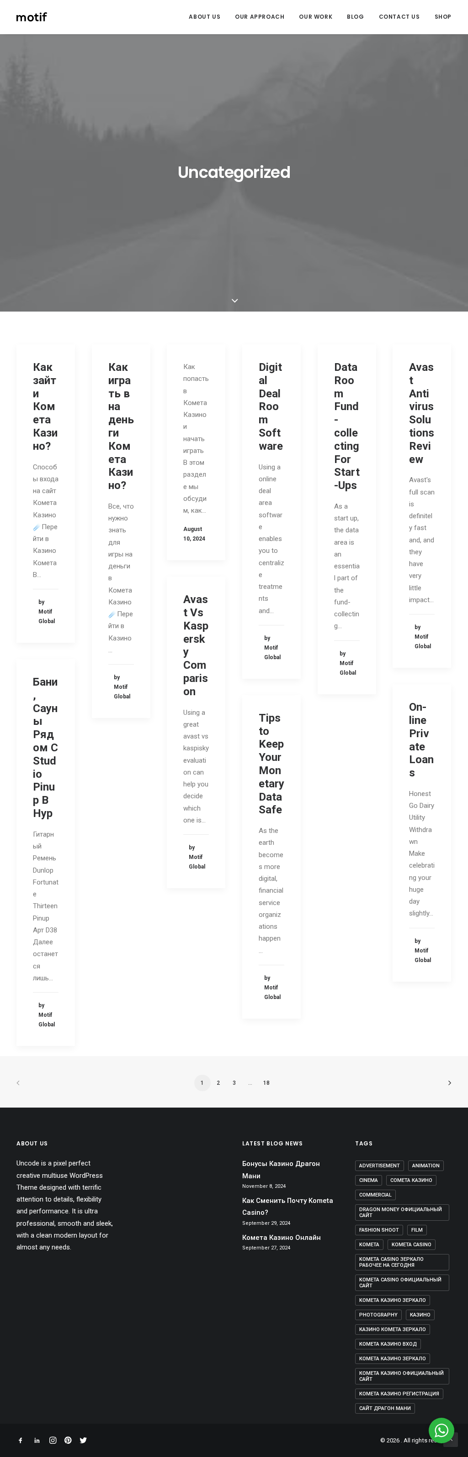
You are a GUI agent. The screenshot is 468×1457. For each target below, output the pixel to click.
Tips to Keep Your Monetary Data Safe (271, 764)
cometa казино (411, 1180)
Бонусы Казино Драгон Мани (281, 1170)
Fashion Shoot (379, 1230)
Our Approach (259, 17)
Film (417, 1230)
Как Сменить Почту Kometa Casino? (287, 1207)
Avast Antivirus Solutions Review (421, 413)
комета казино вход (388, 1344)
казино (420, 1315)
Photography (378, 1315)
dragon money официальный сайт (400, 1212)
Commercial (375, 1195)
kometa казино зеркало (392, 1300)
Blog (355, 17)
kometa (369, 1245)
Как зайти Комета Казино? (45, 407)
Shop (443, 17)
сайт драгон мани (385, 1408)
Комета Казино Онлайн (281, 1237)
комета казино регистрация (399, 1394)
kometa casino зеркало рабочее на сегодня (391, 1262)
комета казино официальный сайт (401, 1376)
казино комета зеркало (392, 1329)
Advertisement (379, 1166)
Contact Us (399, 17)
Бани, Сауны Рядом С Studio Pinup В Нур (45, 748)
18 (266, 1083)
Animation (426, 1166)
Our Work (315, 17)
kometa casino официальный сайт (400, 1283)
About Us (204, 17)
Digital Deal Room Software (271, 407)
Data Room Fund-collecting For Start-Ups (347, 426)
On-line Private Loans (421, 740)
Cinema (368, 1180)
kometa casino (411, 1245)
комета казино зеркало (392, 1359)
